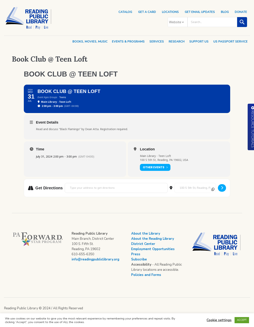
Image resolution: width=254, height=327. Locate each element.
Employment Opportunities (153, 249)
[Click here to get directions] (222, 188)
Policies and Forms (146, 275)
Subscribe (139, 259)
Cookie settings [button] (219, 320)
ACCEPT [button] (242, 320)
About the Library (145, 233)
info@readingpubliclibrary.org (95, 259)
